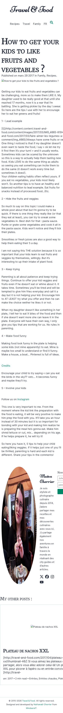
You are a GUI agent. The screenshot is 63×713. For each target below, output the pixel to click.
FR (45, 23)
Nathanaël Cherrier (43, 704)
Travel (26, 23)
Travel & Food (31, 9)
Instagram (23, 399)
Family (37, 23)
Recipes (15, 23)
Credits (6, 365)
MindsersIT (31, 708)
